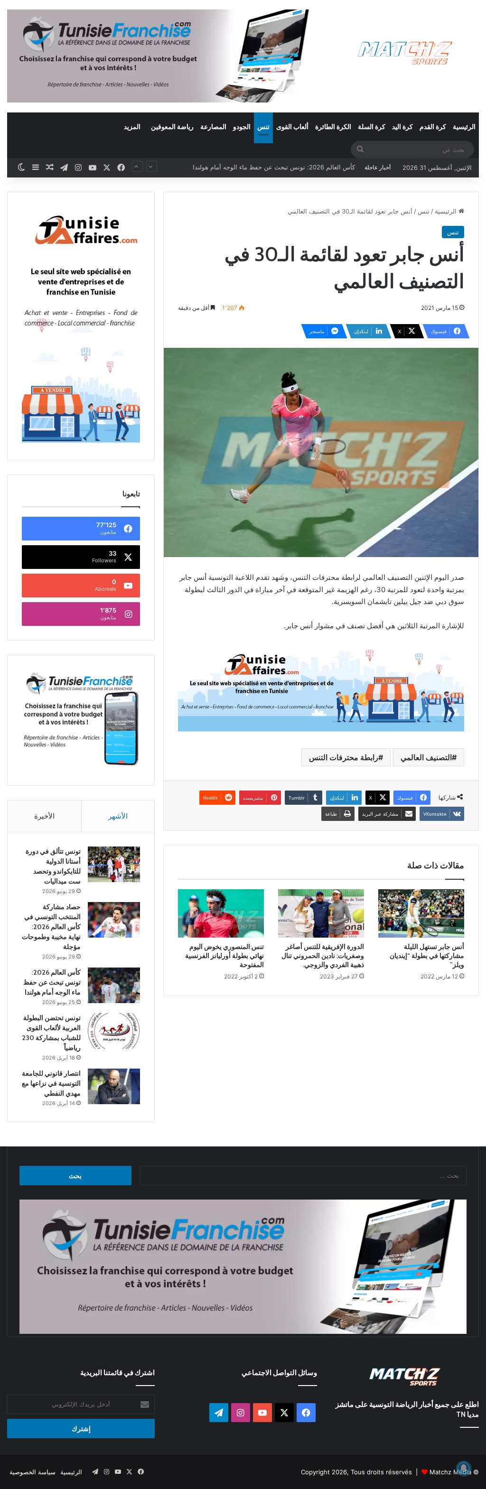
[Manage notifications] (463, 1468)
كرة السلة (371, 126)
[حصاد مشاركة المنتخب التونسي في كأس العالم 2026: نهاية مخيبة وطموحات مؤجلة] (114, 920)
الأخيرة (44, 815)
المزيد (132, 126)
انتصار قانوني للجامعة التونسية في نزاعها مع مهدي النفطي (51, 1083)
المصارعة (213, 126)
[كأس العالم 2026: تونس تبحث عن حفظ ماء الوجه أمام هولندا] (114, 985)
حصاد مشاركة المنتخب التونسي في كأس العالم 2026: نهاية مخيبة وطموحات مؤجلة (51, 927)
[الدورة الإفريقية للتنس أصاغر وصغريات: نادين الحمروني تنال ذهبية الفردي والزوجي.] (321, 913)
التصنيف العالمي (426, 757)
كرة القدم (433, 126)
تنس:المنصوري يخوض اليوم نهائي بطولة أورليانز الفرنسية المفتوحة (224, 955)
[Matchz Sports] (405, 53)
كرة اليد (402, 126)
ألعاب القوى (292, 126)
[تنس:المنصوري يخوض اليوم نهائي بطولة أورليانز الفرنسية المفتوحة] (221, 913)
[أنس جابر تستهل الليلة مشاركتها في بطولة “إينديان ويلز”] (421, 913)
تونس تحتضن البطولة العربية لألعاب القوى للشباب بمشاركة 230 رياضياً (262, 167)
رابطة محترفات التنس (343, 757)
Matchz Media (450, 1472)
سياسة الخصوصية (32, 1472)
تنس (263, 126)
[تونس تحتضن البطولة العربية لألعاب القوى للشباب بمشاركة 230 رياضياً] (114, 1031)
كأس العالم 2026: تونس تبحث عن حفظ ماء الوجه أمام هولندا (52, 982)
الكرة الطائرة (333, 126)
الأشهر (118, 815)
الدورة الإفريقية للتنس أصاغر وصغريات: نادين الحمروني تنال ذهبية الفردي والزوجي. (322, 955)
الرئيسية (464, 126)
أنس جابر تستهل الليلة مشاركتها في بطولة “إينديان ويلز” (427, 955)
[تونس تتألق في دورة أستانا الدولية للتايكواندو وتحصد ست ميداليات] (114, 864)
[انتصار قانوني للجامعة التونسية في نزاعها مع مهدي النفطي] (114, 1086)
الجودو (242, 126)
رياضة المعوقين (172, 126)
